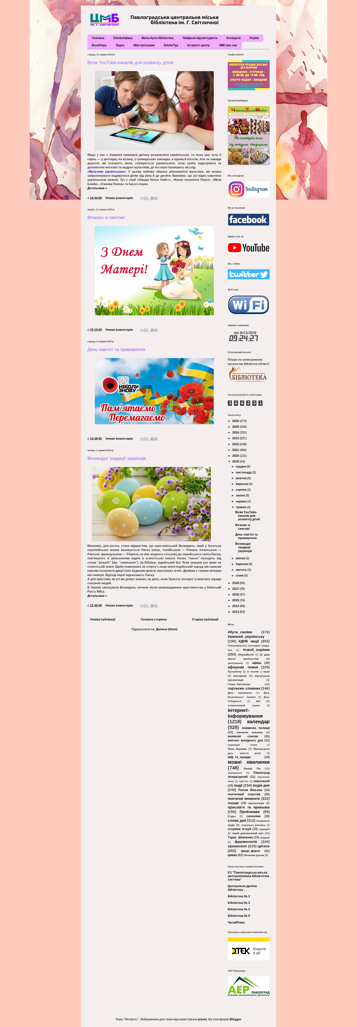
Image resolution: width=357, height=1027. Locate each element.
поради (233, 803)
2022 (236, 444)
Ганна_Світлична (239, 684)
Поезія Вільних (250, 790)
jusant (202, 1019)
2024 (236, 432)
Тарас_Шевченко (240, 837)
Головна (98, 38)
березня (242, 564)
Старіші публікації (205, 619)
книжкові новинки (250, 732)
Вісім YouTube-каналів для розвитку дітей (130, 62)
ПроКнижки (250, 812)
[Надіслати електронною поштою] (142, 198)
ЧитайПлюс (236, 922)
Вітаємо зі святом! (106, 217)
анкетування (235, 663)
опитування (235, 773)
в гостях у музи (258, 671)
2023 (236, 438)
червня (241, 501)
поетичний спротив (244, 794)
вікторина (240, 675)
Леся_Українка (237, 748)
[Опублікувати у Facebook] (152, 198)
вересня (242, 484)
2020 (236, 455)
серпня (241, 489)
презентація (256, 803)
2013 (236, 611)
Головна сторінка (154, 619)
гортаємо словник (244, 688)
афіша (256, 662)
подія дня (261, 785)
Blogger (235, 1019)
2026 (236, 421)
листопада (244, 472)
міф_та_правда (239, 757)
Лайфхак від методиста (200, 38)
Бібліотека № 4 (239, 909)
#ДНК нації (249, 641)
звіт (258, 701)
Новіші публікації (102, 619)
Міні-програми (144, 45)
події (238, 785)
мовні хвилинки (249, 762)
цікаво (232, 855)
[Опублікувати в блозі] (145, 198)
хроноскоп (237, 846)
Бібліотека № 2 (239, 896)
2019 (236, 461)
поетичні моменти (244, 798)
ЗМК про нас (228, 45)
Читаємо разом (254, 855)
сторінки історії (239, 829)
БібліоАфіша (122, 38)
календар (258, 721)
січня (240, 575)
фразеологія (246, 842)
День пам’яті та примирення (116, 349)
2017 (236, 588)
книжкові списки (243, 736)
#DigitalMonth (246, 654)
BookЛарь (99, 45)
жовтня (241, 478)
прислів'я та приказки (249, 807)
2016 (236, 594)
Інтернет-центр (198, 45)
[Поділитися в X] (149, 198)
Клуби (254, 38)
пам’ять (244, 781)
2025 (236, 426)
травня (241, 507)
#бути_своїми (240, 632)
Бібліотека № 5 (239, 915)
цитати (264, 846)
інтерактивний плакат (244, 705)
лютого (241, 569)
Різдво (232, 816)
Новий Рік (252, 768)
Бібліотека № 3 (239, 902)
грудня (241, 466)
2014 (236, 606)
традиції (265, 837)
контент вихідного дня (245, 740)
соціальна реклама (253, 825)
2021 (236, 450)
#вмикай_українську (246, 636)
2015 (236, 600)
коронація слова (242, 744)
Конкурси (233, 38)
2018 (236, 583)
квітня (241, 558)
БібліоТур (171, 45)
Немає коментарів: (120, 198)
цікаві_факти (250, 851)
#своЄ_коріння (256, 650)
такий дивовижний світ (248, 833)
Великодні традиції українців (116, 458)
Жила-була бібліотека (157, 38)
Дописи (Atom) (166, 629)
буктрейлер (235, 671)
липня (241, 495)
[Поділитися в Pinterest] (156, 198)
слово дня (237, 820)
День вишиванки (240, 692)
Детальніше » (97, 188)
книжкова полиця (256, 728)
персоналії (262, 781)
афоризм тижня (243, 667)
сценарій (264, 829)
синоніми (253, 816)
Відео (120, 45)
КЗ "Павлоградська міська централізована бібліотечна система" (248, 876)
